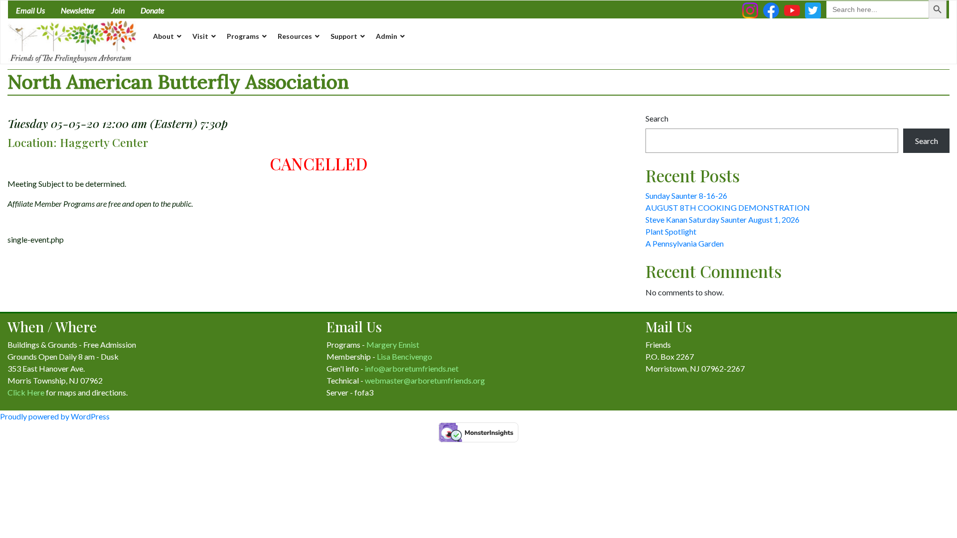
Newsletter (78, 10)
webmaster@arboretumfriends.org (425, 380)
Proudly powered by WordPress (55, 416)
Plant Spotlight (670, 231)
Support (343, 36)
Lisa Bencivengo (404, 356)
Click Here (25, 392)
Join (118, 10)
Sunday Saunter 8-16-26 (686, 195)
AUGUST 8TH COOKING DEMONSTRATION (727, 207)
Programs (243, 36)
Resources (295, 36)
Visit (200, 36)
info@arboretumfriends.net (412, 368)
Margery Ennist (392, 344)
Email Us (30, 10)
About (163, 36)
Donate (152, 10)
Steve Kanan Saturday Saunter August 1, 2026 (722, 219)
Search (656, 118)
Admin (386, 36)
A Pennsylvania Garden (684, 243)
